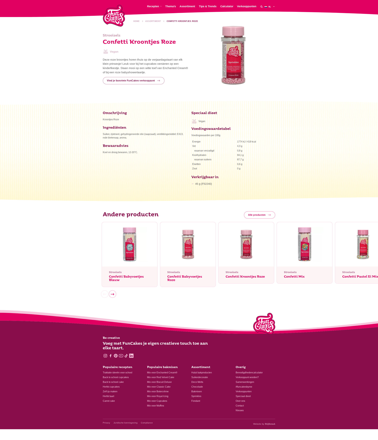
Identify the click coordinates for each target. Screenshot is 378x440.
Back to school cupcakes (116, 377)
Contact (240, 405)
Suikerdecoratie (199, 377)
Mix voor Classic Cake (159, 386)
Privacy (106, 423)
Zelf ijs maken (110, 391)
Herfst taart (108, 396)
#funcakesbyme (244, 386)
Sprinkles (196, 396)
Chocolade (197, 386)
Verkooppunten (244, 391)
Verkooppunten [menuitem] (246, 6)
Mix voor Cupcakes (157, 401)
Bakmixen (196, 391)
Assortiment (153, 21)
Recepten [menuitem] (153, 6)
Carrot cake (109, 401)
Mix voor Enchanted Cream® (162, 372)
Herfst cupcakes (111, 386)
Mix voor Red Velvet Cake (160, 377)
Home (136, 21)
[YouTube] (121, 355)
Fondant (195, 401)
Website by (264, 424)
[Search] (261, 6)
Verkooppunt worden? (247, 377)
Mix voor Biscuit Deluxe (159, 382)
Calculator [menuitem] (226, 6)
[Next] (112, 294)
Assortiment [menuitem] (187, 6)
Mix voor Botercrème (158, 391)
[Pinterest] (115, 355)
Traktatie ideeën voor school (117, 372)
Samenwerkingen (245, 382)
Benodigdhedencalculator (249, 372)
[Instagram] (105, 355)
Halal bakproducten (201, 372)
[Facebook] (110, 355)
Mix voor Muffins (155, 405)
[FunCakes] (114, 16)
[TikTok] (126, 355)
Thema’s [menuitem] (170, 6)
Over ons (240, 401)
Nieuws (240, 410)
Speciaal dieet (243, 396)
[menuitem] (269, 6)
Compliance (147, 423)
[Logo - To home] (264, 324)
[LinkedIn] (131, 355)
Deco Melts (197, 382)
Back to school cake (113, 382)
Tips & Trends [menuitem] (207, 6)
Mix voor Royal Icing (157, 396)
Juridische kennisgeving (126, 423)
